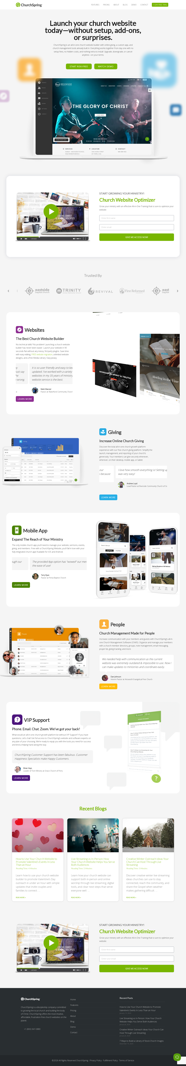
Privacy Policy (96, 1060)
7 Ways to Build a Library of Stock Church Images (142, 1041)
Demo (73, 1026)
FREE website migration (41, 354)
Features (74, 1005)
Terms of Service (126, 1060)
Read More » (21, 897)
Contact (73, 1032)
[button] (8, 290)
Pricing (73, 1010)
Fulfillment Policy (110, 1060)
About (73, 1016)
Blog (72, 1021)
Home (73, 999)
